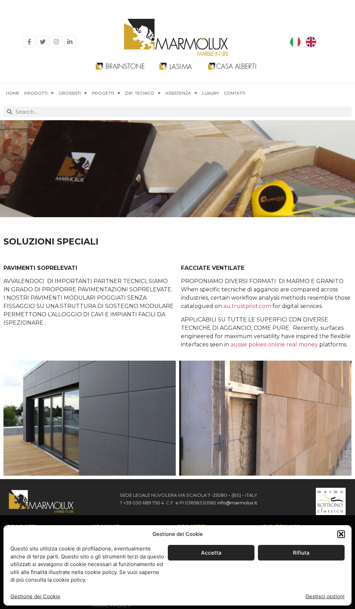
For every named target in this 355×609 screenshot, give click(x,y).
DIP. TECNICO (139, 93)
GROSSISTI (70, 93)
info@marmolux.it (237, 502)
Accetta (211, 552)
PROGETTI (103, 93)
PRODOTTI (35, 93)
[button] (341, 534)
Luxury (210, 93)
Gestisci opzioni (325, 596)
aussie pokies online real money (274, 344)
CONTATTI (234, 93)
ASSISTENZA (178, 93)
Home (12, 93)
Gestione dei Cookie (35, 596)
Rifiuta (301, 552)
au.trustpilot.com (247, 306)
